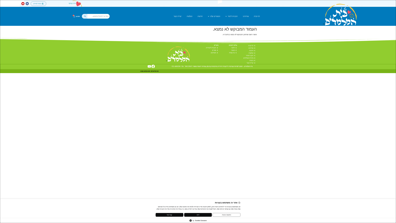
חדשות (200, 16)
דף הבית (257, 16)
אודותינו (246, 16)
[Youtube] (22, 3)
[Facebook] (27, 3)
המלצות (189, 16)
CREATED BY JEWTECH (149, 71)
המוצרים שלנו (215, 16)
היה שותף (72, 3)
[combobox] (98, 16)
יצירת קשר (178, 16)
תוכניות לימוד (233, 16)
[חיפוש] (84, 16)
